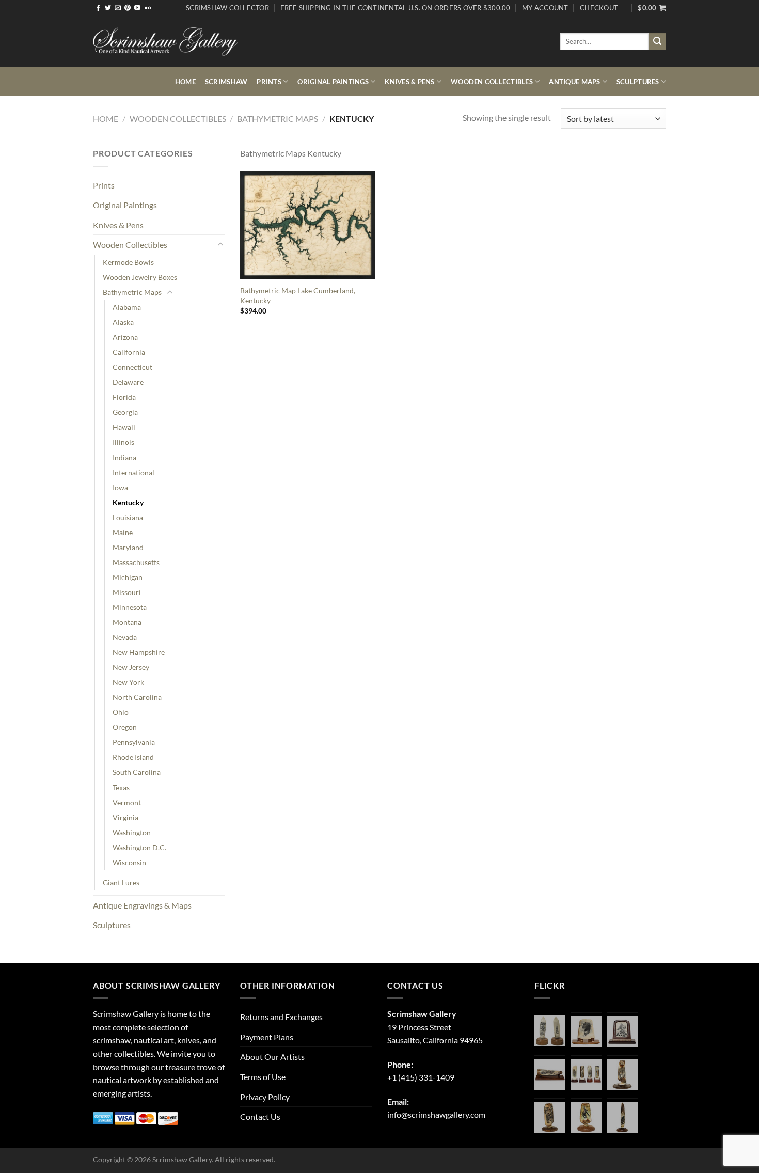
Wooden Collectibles (492, 81)
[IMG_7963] (549, 1031)
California (129, 352)
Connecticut (132, 367)
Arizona (125, 337)
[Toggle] (220, 245)
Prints (269, 81)
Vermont (127, 802)
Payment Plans (266, 1037)
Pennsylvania (134, 742)
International (133, 472)
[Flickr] (148, 8)
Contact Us (260, 1116)
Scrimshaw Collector (227, 8)
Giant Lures (121, 882)
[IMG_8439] (622, 1074)
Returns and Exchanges (281, 1017)
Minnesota (130, 607)
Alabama (127, 307)
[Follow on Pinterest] (127, 8)
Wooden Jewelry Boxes (140, 277)
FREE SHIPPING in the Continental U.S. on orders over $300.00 (395, 8)
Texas (121, 787)
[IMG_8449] (549, 1074)
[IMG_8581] (586, 1074)
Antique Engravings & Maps (142, 905)
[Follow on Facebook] (98, 8)
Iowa (120, 487)
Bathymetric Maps (277, 118)
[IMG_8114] (622, 1117)
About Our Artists (272, 1056)
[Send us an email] (118, 8)
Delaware (128, 382)
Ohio (121, 712)
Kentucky (128, 502)
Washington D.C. (139, 847)
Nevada (125, 637)
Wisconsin (129, 862)
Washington (132, 832)
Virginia (125, 817)
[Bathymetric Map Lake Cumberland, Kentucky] (307, 225)
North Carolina (137, 697)
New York (128, 682)
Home (185, 81)
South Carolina (137, 772)
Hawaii (124, 427)
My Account (545, 8)
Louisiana (128, 517)
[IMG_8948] (622, 1031)
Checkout (599, 8)
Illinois (123, 441)
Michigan (128, 577)
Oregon (125, 727)
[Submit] (657, 42)
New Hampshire (139, 652)
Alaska (123, 322)
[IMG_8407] (549, 1117)
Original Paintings (333, 81)
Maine (123, 532)
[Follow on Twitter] (108, 8)
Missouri (127, 592)
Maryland (128, 547)
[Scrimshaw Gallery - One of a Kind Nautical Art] (165, 41)
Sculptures (637, 81)
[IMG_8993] (586, 1031)
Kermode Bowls (128, 262)
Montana (127, 622)
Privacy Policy (265, 1097)
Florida (124, 397)
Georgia (125, 412)
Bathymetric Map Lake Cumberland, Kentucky (297, 295)
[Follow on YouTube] (137, 8)
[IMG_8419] (586, 1117)
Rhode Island (133, 757)
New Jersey (131, 667)
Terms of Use (263, 1077)
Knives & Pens (409, 81)
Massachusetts (136, 562)
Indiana (124, 457)
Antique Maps (574, 81)
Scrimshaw (226, 81)
